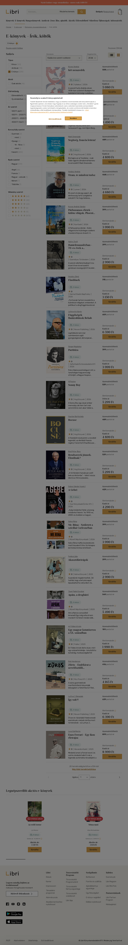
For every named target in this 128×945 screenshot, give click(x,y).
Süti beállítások (55, 119)
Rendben (73, 118)
